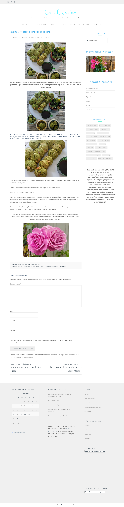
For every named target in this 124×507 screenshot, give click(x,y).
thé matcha (62, 266)
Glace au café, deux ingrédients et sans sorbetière (65, 367)
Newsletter (88, 403)
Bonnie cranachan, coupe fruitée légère (26, 367)
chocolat (92, 129)
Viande (88, 101)
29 (13, 418)
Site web (12, 330)
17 (21, 410)
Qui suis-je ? (88, 411)
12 (28, 406)
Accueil (26, 25)
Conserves (89, 109)
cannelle (105, 125)
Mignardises (15, 37)
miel (102, 144)
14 (36, 406)
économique (105, 158)
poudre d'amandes (96, 151)
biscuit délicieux (19, 266)
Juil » (18, 423)
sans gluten (93, 155)
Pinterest (87, 438)
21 (36, 410)
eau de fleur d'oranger (99, 136)
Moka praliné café (53, 400)
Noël (24, 37)
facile (91, 140)
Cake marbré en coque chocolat (58, 415)
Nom (12, 311)
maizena (92, 144)
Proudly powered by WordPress (51, 504)
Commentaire (15, 284)
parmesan (101, 147)
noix (90, 147)
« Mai (13, 423)
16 (17, 410)
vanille (91, 158)
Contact (98, 25)
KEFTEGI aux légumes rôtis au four (59, 405)
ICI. (40, 138)
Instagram (88, 434)
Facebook (88, 425)
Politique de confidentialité (93, 407)
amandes (92, 125)
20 (32, 410)
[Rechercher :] (96, 40)
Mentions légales (90, 398)
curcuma (102, 133)
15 (13, 410)
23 (17, 414)
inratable (104, 140)
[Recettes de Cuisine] (18, 432)
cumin (91, 133)
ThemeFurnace (77, 504)
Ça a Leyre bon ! (62, 12)
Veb (26, 264)
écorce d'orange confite (51, 266)
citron (105, 129)
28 (36, 414)
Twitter (87, 429)
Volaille (88, 105)
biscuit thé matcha (29, 266)
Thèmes (85, 25)
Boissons (73, 25)
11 (24, 406)
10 (21, 406)
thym (106, 155)
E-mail (12, 321)
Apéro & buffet (39, 25)
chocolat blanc (40, 266)
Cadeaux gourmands (92, 88)
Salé (52, 25)
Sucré (62, 25)
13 (32, 406)
